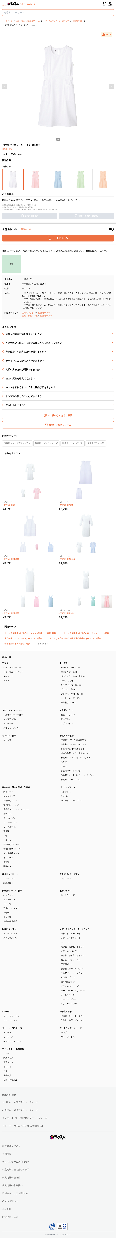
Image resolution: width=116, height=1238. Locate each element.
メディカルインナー (70, 1004)
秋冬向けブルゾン (11, 800)
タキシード (8, 676)
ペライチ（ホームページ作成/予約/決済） (23, 1126)
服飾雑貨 (7, 1075)
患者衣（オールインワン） (73, 968)
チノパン (65, 796)
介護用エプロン (68, 977)
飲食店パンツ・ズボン (70, 874)
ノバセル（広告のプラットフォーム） (21, 1102)
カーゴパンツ (9, 813)
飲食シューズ (66, 891)
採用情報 (6, 1154)
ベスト (6, 680)
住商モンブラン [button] (8, 149)
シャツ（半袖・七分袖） (72, 685)
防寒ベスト (8, 866)
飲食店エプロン (67, 710)
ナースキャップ (68, 995)
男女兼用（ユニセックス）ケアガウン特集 (23, 638)
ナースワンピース (69, 999)
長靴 (5, 835)
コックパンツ (67, 878)
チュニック (66, 942)
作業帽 (6, 862)
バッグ (6, 1053)
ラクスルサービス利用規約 (15, 1161)
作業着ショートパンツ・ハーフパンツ (77, 775)
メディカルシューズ (70, 986)
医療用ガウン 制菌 (96, 443)
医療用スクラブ (9, 929)
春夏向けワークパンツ (71, 779)
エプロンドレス (68, 723)
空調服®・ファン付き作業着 (73, 740)
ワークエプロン (10, 827)
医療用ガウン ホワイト (72, 443)
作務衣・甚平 (66, 1011)
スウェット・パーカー (12, 710)
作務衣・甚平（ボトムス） (73, 1020)
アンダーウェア (10, 822)
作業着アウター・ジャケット (74, 744)
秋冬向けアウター (11, 844)
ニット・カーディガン (71, 698)
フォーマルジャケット (13, 672)
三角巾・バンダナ (11, 908)
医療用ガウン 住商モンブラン (17, 443)
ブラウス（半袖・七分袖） (73, 694)
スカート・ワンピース (12, 1028)
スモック (65, 766)
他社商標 (6, 1209)
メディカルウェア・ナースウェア (74, 929)
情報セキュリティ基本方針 (15, 1193)
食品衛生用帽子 (10, 921)
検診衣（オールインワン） (73, 973)
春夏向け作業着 (67, 736)
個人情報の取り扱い (12, 1185)
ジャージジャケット (12, 1016)
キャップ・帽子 (9, 736)
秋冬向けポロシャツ (12, 849)
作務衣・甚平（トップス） (73, 1016)
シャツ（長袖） (68, 680)
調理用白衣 (8, 883)
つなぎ (64, 762)
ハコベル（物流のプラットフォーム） (21, 1110)
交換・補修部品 (10, 1080)
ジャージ (6, 1011)
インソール (8, 857)
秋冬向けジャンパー (12, 805)
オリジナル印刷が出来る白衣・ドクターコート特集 (86, 633)
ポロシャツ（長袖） (70, 672)
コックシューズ (68, 895)
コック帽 (7, 917)
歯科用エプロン (68, 982)
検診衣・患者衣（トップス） (74, 947)
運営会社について (11, 1146)
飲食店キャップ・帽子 (12, 891)
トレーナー (8, 723)
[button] (106, 34)
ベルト (6, 1071)
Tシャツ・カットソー (70, 667)
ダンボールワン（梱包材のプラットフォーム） (26, 1118)
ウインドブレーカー (12, 667)
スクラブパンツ (10, 938)
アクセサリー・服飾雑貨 (13, 1049)
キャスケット (9, 899)
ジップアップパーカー (13, 719)
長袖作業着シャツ (11, 853)
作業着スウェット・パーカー (16, 809)
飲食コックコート (10, 874)
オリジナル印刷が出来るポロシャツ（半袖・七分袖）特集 (30, 633)
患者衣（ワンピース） (71, 960)
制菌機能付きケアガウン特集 (17, 643)
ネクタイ (7, 1066)
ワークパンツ (9, 818)
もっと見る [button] (42, 644)
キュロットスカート (12, 1041)
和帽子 (6, 912)
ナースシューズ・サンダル (73, 990)
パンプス (65, 1032)
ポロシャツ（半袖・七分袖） (74, 676)
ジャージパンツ (10, 1020)
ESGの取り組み (10, 1217)
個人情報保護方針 (11, 1177)
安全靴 (6, 831)
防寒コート (8, 792)
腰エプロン (66, 719)
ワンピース (8, 1037)
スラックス (66, 792)
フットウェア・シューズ (70, 1028)
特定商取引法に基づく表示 (15, 1169)
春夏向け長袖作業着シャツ (73, 749)
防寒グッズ (8, 1058)
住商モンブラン (29, 313)
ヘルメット (8, 840)
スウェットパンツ (11, 728)
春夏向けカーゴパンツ (71, 771)
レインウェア (9, 796)
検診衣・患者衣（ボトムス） (74, 955)
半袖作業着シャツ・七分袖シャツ (76, 753)
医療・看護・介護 (30, 316)
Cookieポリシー (10, 1201)
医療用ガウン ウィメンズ (46, 443)
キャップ (7, 740)
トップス (64, 663)
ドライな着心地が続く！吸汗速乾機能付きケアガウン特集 (75, 638)
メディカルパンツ (69, 951)
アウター (6, 663)
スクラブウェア (10, 933)
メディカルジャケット (71, 938)
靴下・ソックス (68, 1037)
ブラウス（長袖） (69, 689)
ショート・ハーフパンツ (72, 800)
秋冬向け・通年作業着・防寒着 (16, 787)
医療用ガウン (44, 313)
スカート (7, 1032)
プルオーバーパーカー (13, 715)
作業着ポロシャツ (69, 702)
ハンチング (8, 895)
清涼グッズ (8, 1062)
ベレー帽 (7, 904)
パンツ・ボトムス (68, 787)
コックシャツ (9, 878)
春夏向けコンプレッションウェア (76, 757)
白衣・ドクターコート (71, 933)
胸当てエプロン (68, 715)
